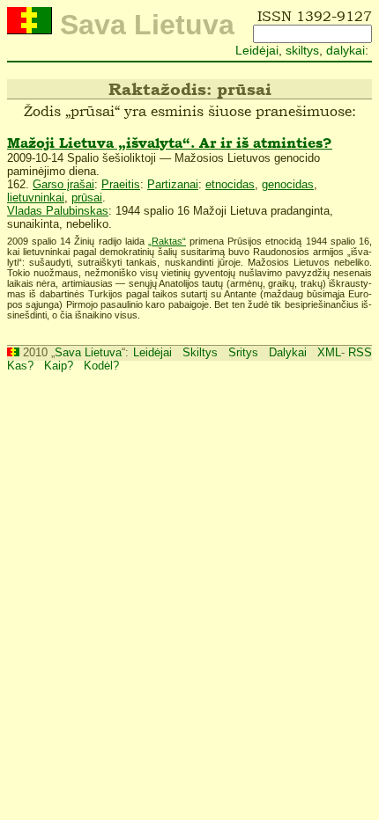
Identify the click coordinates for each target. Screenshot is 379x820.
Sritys (243, 352)
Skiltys (200, 352)
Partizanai (172, 184)
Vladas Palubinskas (57, 210)
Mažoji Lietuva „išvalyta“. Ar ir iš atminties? (169, 143)
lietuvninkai (35, 197)
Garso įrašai (63, 184)
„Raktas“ (167, 241)
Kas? (20, 365)
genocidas (288, 184)
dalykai (345, 50)
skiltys (302, 50)
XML (329, 352)
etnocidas (230, 184)
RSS (360, 352)
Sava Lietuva (88, 352)
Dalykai (288, 352)
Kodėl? (101, 365)
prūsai (86, 197)
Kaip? (58, 365)
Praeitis (120, 184)
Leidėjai (257, 50)
